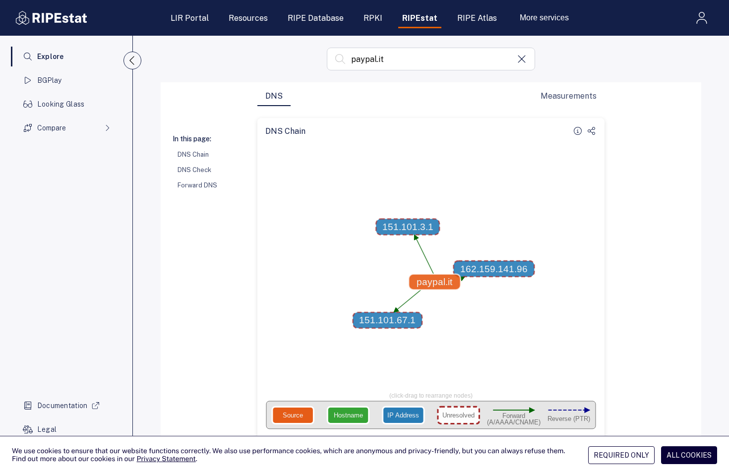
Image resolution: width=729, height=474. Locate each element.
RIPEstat (419, 18)
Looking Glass (61, 104)
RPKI (373, 18)
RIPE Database (316, 18)
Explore (50, 56)
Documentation (62, 406)
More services (544, 17)
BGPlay (49, 80)
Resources (248, 18)
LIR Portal (190, 18)
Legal (47, 429)
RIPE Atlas (477, 18)
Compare (51, 128)
